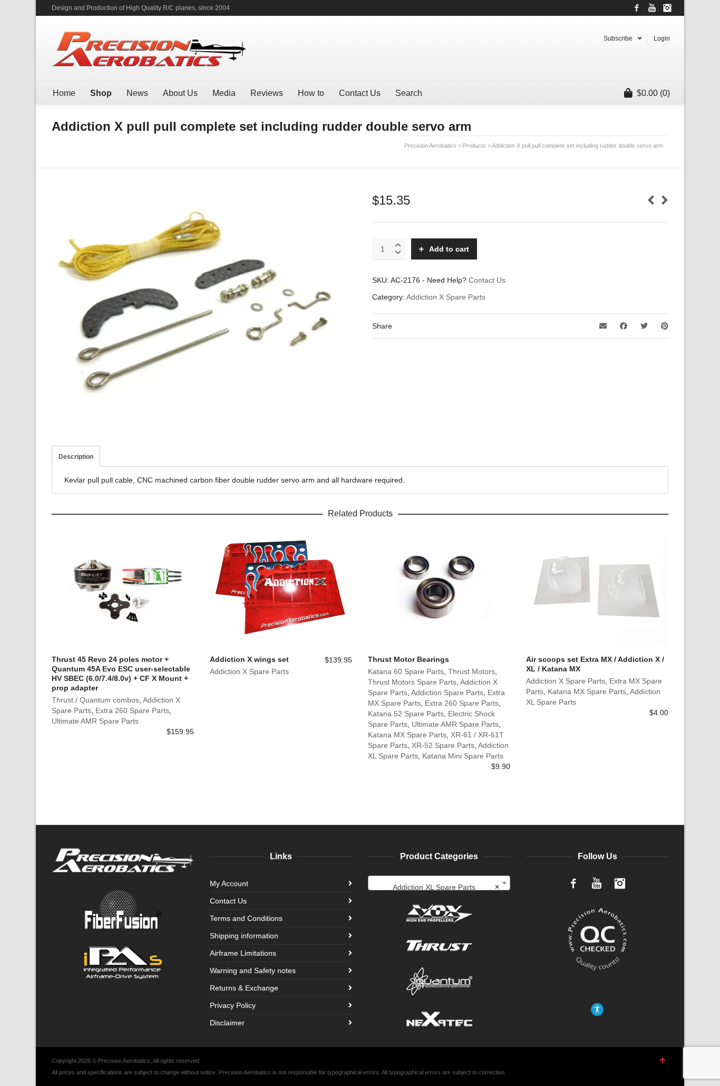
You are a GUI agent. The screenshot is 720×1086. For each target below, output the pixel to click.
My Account (229, 883)
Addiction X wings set (249, 659)
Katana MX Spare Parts (407, 735)
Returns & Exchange (244, 988)
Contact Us (487, 280)
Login (662, 38)
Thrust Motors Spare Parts (412, 682)
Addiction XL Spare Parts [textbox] (446, 887)
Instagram (667, 8)
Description (76, 456)
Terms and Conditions (246, 918)
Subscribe (618, 38)
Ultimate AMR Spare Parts (95, 721)
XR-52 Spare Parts (443, 745)
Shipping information (244, 935)
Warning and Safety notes (253, 970)
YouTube (652, 8)
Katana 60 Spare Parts (406, 671)
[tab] (76, 457)
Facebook (636, 8)
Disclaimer (227, 1022)
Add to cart (449, 249)
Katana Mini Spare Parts (462, 756)
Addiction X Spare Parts (445, 297)
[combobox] (439, 883)
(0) (653, 93)
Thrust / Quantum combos (95, 700)
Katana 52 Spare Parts (406, 713)
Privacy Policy (233, 1005)
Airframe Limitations (243, 953)
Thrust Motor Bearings (408, 659)
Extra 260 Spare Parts (132, 710)
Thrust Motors (471, 671)
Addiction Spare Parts (447, 692)
